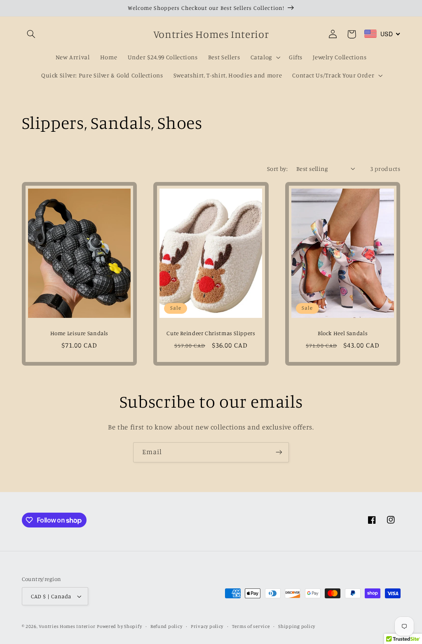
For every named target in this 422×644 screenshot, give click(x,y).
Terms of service (251, 626)
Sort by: (277, 168)
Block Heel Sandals (343, 333)
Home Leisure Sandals (79, 333)
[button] (31, 34)
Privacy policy (207, 626)
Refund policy (166, 626)
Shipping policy (296, 626)
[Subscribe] (279, 452)
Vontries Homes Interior (67, 626)
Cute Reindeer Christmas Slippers (210, 333)
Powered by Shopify (119, 626)
